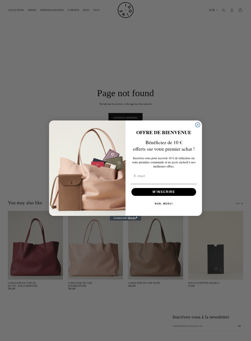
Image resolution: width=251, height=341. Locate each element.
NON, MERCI (164, 203)
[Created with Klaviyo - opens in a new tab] (125, 218)
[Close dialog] (197, 124)
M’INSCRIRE (164, 192)
